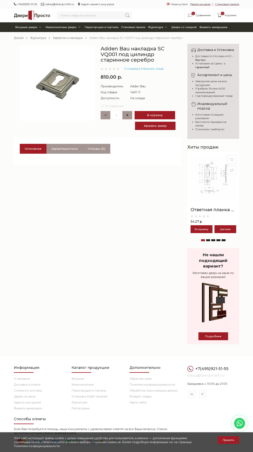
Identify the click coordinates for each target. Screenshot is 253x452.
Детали (225, 229)
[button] (203, 240)
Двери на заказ (200, 4)
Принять (228, 440)
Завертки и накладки (68, 38)
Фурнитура (155, 27)
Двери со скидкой (184, 27)
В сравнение (115, 106)
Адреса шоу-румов (27, 402)
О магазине (22, 378)
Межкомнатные (83, 384)
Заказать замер (155, 126)
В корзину (155, 115)
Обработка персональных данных (153, 390)
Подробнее (213, 336)
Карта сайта (137, 402)
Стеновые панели (227, 4)
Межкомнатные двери (60, 27)
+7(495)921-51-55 (27, 4)
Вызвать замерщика (213, 27)
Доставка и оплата (27, 384)
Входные (78, 378)
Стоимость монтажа (28, 390)
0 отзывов (131, 69)
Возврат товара (140, 396)
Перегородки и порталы (101, 27)
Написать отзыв (152, 69)
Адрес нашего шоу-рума (97, 4)
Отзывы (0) (96, 149)
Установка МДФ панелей (90, 396)
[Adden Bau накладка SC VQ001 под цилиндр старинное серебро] (57, 83)
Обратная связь (140, 378)
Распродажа (81, 408)
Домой (19, 38)
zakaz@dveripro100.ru (59, 4)
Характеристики (64, 149)
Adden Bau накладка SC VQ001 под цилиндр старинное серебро (136, 38)
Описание (33, 149)
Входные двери (26, 27)
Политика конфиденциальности (152, 384)
